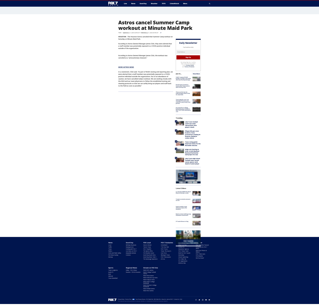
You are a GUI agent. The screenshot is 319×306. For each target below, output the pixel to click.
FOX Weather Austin (148, 253)
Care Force (164, 253)
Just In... (179, 74)
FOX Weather (199, 256)
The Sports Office (148, 251)
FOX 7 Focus (164, 249)
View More (196, 74)
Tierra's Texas (147, 247)
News (110, 243)
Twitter (120, 32)
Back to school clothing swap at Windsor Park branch (183, 214)
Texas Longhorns (113, 270)
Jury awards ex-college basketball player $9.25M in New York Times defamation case (183, 109)
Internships (181, 255)
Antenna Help (182, 263)
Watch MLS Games (148, 290)
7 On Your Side (165, 247)
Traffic (110, 247)
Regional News (131, 268)
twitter (199, 300)
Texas (110, 249)
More (185, 3)
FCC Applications (182, 261)
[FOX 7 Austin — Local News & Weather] (113, 4)
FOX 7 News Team (183, 251)
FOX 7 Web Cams (200, 254)
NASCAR (110, 276)
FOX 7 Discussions (166, 257)
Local (109, 245)
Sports (110, 268)
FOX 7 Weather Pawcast (202, 245)
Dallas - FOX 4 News (131, 270)
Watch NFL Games (148, 270)
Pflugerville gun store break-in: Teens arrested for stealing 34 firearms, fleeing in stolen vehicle (192, 134)
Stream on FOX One (150, 268)
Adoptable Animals (131, 253)
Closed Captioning (183, 257)
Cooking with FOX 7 (131, 249)
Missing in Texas (165, 255)
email (209, 300)
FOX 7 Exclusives (167, 243)
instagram (202, 300)
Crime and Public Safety (114, 253)
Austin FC (110, 272)
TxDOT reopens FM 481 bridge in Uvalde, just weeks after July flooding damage (183, 78)
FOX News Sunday (113, 255)
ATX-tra (163, 259)
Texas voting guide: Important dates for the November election (193, 143)
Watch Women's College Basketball (149, 285)
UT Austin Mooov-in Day (182, 221)
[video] (196, 193)
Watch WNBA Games (149, 288)
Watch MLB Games (148, 275)
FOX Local (147, 243)
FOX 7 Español (147, 249)
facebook (196, 300)
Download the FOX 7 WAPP (201, 247)
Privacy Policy (190, 65)
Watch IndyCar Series (149, 279)
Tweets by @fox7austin (183, 248)
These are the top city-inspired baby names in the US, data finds (183, 93)
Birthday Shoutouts (131, 245)
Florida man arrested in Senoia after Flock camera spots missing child (183, 86)
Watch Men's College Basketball (149, 282)
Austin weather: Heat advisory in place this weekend (181, 208)
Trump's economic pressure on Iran (183, 199)
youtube (206, 300)
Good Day (129, 243)
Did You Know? (200, 258)
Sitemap (110, 257)
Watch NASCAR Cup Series (150, 277)
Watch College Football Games (149, 272)
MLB (109, 274)
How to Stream (147, 245)
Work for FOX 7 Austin (184, 253)
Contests (128, 255)
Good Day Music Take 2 (149, 257)
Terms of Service (189, 67)
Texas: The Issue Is (166, 251)
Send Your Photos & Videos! (201, 251)
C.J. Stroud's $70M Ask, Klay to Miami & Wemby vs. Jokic (183, 192)
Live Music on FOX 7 (131, 251)
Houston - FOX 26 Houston (133, 272)
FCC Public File (182, 259)
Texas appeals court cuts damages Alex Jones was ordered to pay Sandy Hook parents (183, 101)
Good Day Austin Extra (149, 255)
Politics (110, 251)
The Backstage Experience (150, 259)
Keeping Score (130, 247)
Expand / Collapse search (210, 3)
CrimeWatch (164, 245)
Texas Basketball (112, 278)
